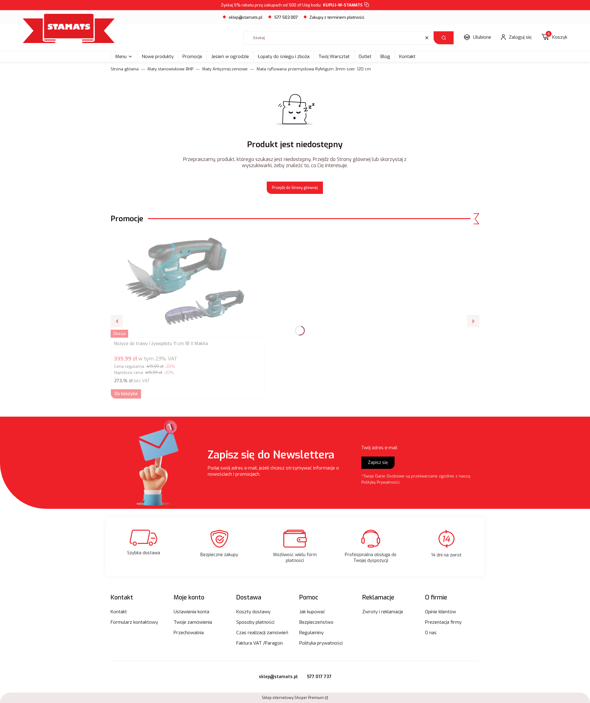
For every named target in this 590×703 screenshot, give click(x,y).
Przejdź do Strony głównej (295, 187)
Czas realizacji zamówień (262, 633)
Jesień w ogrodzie (230, 56)
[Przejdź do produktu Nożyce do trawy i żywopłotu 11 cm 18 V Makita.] (187, 284)
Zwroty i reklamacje (382, 612)
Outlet (365, 56)
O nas (431, 633)
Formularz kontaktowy (134, 622)
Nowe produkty (158, 56)
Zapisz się (378, 462)
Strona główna (125, 69)
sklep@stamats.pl (245, 17)
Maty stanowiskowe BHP (170, 69)
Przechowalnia (189, 633)
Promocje (192, 56)
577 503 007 (286, 17)
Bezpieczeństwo (316, 622)
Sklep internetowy (293, 697)
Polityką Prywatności (380, 482)
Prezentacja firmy (443, 622)
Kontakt (407, 56)
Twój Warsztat (334, 56)
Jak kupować (312, 612)
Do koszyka (126, 394)
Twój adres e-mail (379, 448)
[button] (444, 37)
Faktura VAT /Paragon (259, 643)
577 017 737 (319, 677)
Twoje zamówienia (193, 622)
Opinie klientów (440, 612)
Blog (385, 56)
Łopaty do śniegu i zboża (283, 56)
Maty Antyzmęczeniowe (225, 69)
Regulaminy (311, 633)
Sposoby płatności (255, 622)
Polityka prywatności (321, 643)
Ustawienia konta (191, 612)
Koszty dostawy (253, 612)
